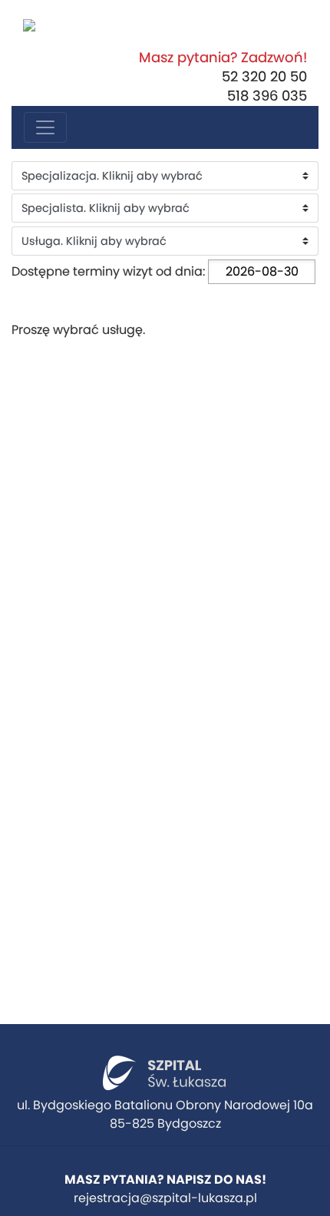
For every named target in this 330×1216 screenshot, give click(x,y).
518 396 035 (267, 95)
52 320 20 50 (264, 76)
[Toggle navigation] (45, 127)
